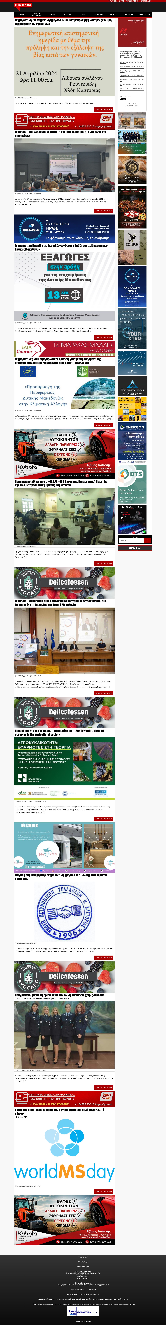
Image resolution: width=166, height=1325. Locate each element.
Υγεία (38, 1186)
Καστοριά (34, 98)
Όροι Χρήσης (83, 1262)
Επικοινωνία (83, 1257)
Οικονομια (98, 15)
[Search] (147, 540)
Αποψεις (113, 15)
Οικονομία (45, 801)
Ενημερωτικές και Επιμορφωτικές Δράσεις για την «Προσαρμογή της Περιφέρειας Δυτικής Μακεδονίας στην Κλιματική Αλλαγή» (58, 361)
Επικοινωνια (146, 1)
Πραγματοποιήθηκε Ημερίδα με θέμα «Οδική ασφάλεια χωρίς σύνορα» (59, 995)
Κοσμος (83, 15)
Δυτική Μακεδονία (36, 193)
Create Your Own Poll (132, 105)
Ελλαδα (67, 15)
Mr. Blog (27, 98)
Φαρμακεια (112, 1)
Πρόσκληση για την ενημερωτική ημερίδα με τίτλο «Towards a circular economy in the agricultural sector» (59, 732)
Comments (132, 103)
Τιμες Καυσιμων (132, 1)
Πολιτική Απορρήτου (83, 1266)
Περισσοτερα (144, 15)
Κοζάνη (44, 1070)
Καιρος (121, 1)
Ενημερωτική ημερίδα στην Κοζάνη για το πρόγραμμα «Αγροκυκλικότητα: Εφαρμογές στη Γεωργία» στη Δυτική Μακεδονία (61, 603)
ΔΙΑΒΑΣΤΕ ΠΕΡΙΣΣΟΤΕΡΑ (104, 109)
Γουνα (52, 15)
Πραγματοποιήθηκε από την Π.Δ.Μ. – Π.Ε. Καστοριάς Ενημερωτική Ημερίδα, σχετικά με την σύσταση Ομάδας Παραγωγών (61, 483)
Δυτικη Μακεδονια (37, 14)
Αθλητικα (129, 15)
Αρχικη (21, 15)
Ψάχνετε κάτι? (135, 537)
